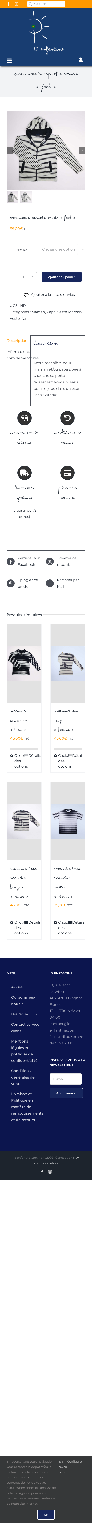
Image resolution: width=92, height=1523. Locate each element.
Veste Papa (20, 318)
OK (46, 1514)
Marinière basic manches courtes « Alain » (67, 883)
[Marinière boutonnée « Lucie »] (24, 663)
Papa (51, 312)
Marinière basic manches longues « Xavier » (23, 883)
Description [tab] (17, 341)
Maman (38, 312)
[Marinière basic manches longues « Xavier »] (24, 821)
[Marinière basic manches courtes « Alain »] (68, 821)
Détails (33, 755)
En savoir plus (63, 1467)
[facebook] (8, 4)
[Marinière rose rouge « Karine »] (68, 663)
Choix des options (19, 760)
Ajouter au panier (61, 277)
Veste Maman (69, 312)
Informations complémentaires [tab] (17, 355)
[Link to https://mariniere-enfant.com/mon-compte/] (80, 60)
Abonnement (66, 1093)
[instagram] (16, 4)
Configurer (75, 1461)
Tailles (22, 250)
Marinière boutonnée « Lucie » (19, 721)
